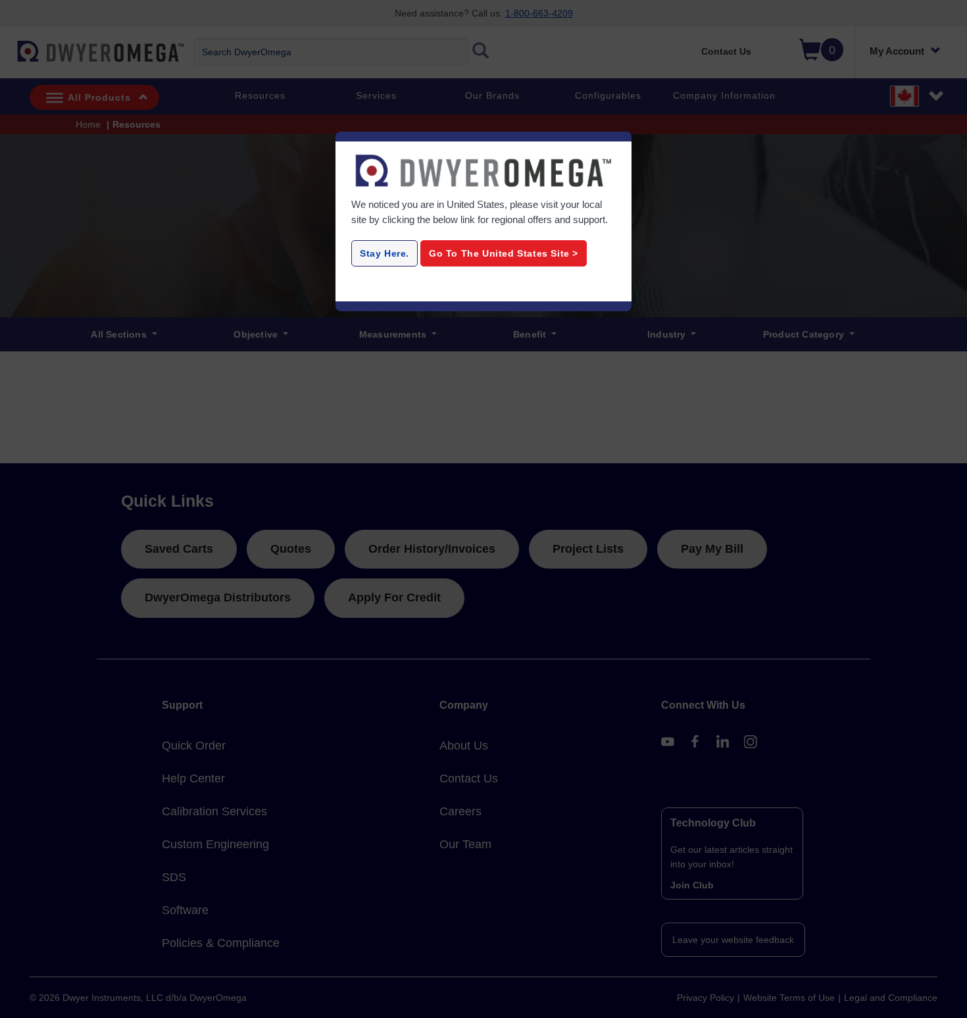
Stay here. (384, 253)
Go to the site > (503, 253)
